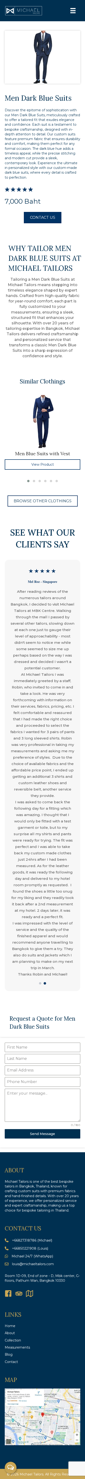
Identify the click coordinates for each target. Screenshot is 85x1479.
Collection (13, 1340)
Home (10, 1326)
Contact (11, 1362)
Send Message (42, 1134)
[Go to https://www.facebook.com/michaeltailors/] (8, 1294)
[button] (28, 481)
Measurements (17, 1347)
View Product (42, 464)
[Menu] (73, 11)
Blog (9, 1354)
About (10, 1333)
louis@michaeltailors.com (33, 1264)
